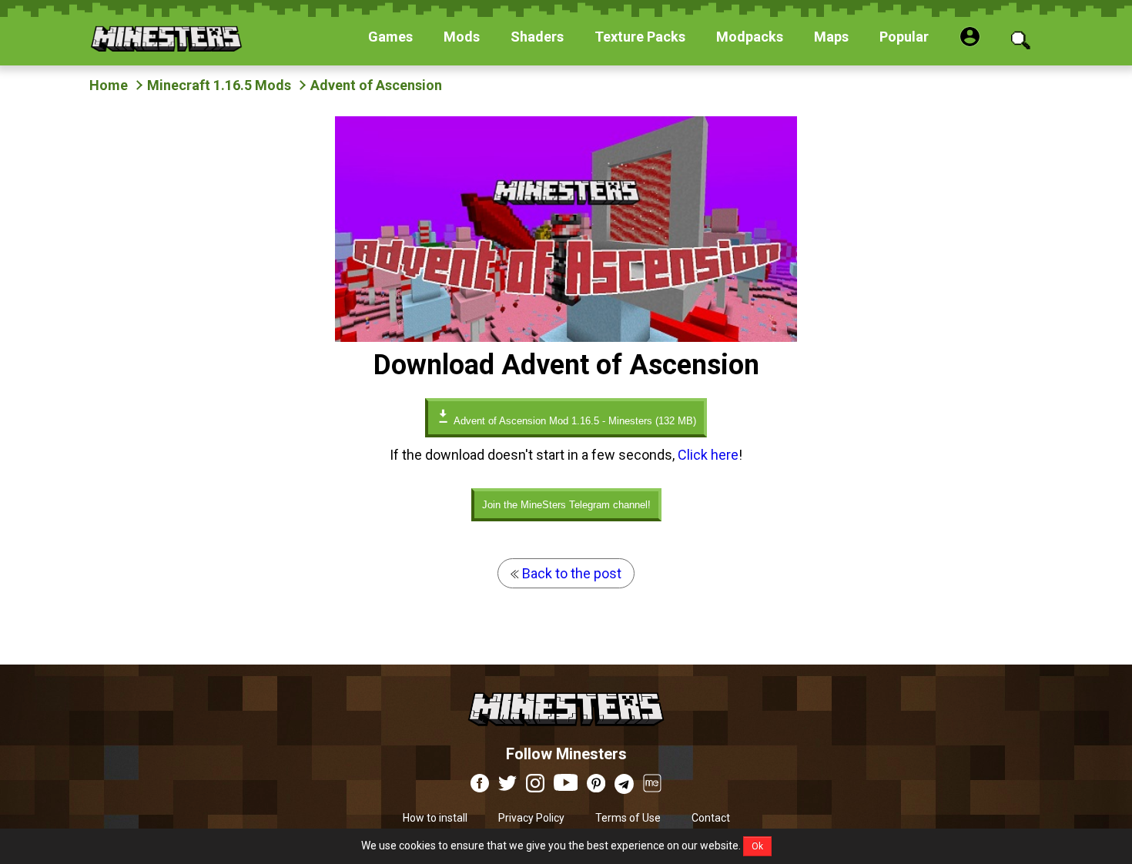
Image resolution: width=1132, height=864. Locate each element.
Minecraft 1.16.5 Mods (219, 85)
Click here (708, 455)
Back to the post (570, 573)
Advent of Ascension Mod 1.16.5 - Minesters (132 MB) (573, 421)
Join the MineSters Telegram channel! (566, 505)
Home (108, 85)
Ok (757, 846)
